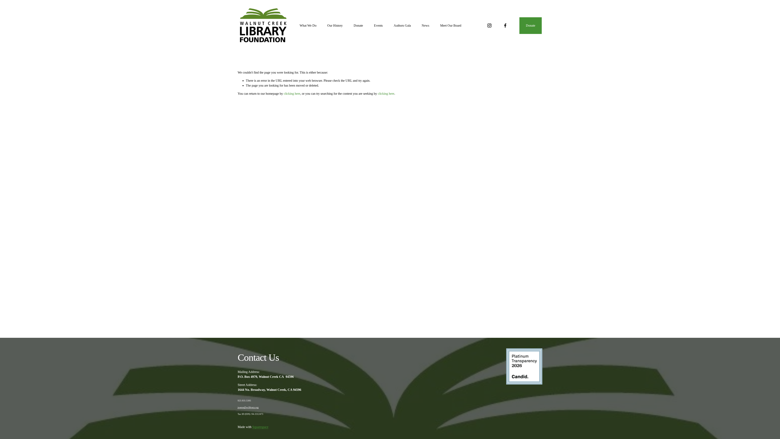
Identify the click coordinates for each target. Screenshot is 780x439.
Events (378, 25)
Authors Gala (402, 25)
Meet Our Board (450, 25)
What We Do (308, 25)
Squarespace (260, 427)
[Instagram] (489, 25)
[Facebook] (505, 25)
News (425, 25)
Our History (335, 25)
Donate (358, 25)
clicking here (292, 93)
